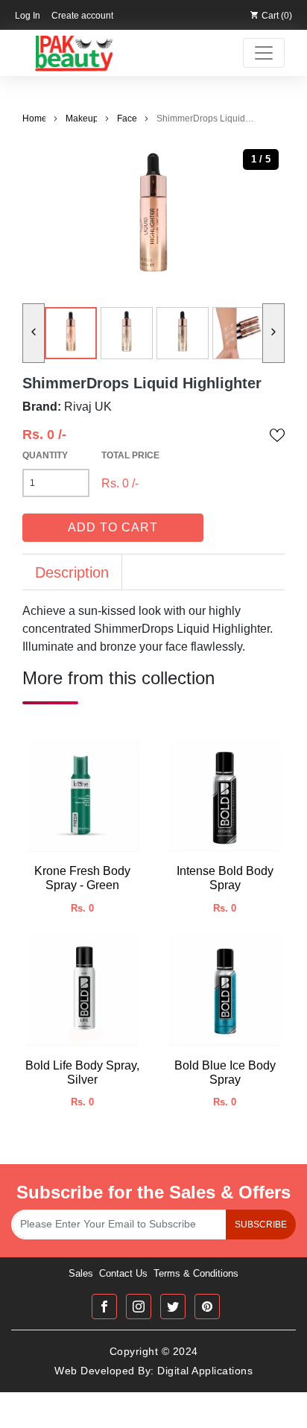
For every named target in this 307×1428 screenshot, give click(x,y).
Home (33, 118)
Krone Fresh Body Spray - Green (82, 878)
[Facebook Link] (104, 1306)
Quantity (45, 455)
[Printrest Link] (207, 1306)
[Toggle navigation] (264, 53)
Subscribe (261, 1224)
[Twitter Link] (173, 1306)
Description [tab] (72, 572)
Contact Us (123, 1273)
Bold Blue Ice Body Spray (225, 1072)
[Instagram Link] (138, 1306)
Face (126, 118)
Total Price (130, 455)
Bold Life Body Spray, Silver (82, 1072)
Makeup (81, 118)
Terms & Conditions (196, 1273)
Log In (27, 15)
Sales (81, 1273)
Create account (82, 15)
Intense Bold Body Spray (225, 878)
